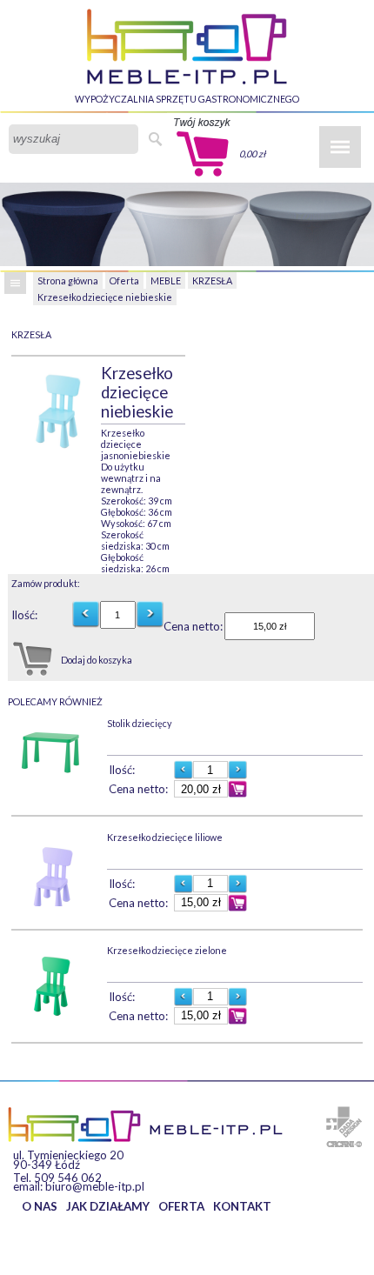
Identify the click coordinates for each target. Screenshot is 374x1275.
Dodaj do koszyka (96, 659)
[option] (56, 405)
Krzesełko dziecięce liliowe (165, 837)
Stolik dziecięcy (139, 723)
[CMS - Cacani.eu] (344, 1144)
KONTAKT (242, 1206)
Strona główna (67, 280)
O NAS (39, 1206)
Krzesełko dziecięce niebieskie (104, 297)
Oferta (124, 280)
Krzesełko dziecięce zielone (167, 950)
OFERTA (181, 1206)
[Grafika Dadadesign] (344, 1122)
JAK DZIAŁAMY (108, 1206)
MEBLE (165, 280)
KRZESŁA (212, 280)
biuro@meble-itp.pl (94, 1186)
